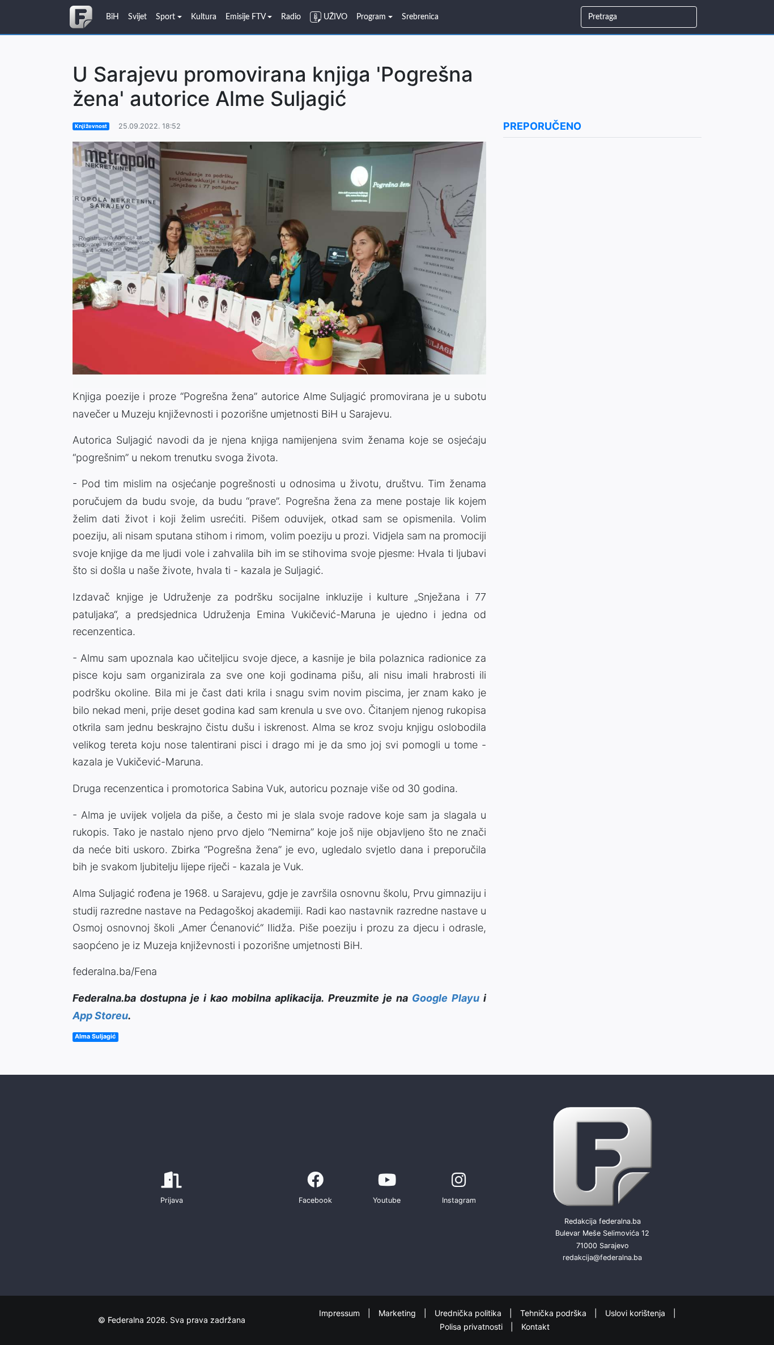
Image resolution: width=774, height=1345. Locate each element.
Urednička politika (469, 1312)
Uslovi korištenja (636, 1312)
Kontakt (535, 1326)
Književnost (91, 126)
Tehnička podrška (554, 1312)
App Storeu (100, 1015)
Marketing (398, 1312)
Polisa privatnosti (472, 1326)
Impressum (340, 1312)
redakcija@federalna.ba (602, 1257)
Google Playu (445, 998)
